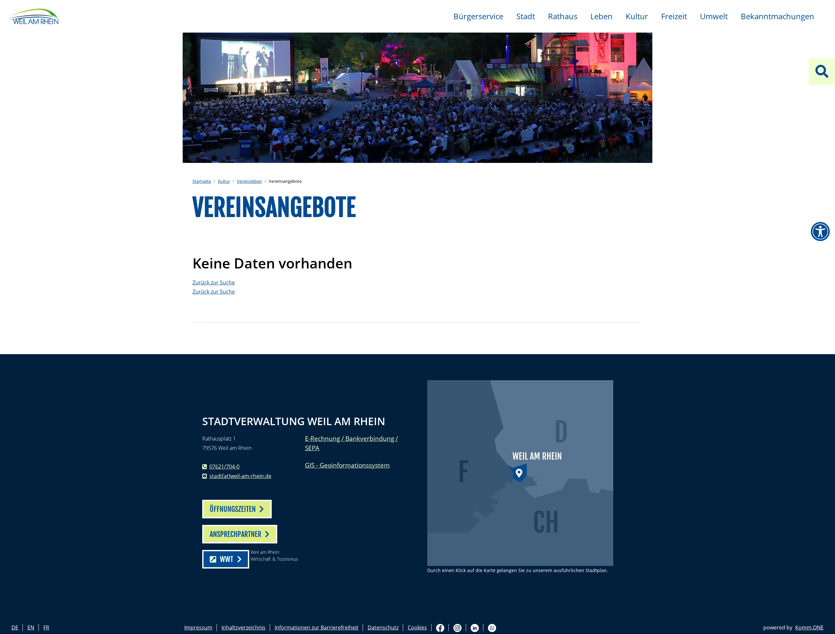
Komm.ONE (809, 627)
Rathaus (562, 16)
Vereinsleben (249, 181)
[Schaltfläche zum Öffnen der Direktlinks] (822, 72)
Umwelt (714, 16)
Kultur (637, 16)
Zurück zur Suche (213, 282)
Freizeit (674, 16)
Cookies (417, 627)
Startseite (201, 181)
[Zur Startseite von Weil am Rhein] (32, 15)
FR (46, 627)
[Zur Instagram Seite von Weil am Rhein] (457, 627)
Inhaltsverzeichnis (243, 627)
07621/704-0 (224, 466)
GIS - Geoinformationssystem (347, 465)
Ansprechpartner (235, 534)
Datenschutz (383, 627)
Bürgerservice (478, 16)
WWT (226, 559)
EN (30, 627)
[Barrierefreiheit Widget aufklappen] (820, 232)
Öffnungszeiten (233, 509)
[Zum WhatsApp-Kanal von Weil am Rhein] (492, 627)
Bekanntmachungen (777, 16)
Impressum (198, 627)
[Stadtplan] (520, 473)
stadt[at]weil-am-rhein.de (240, 476)
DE (14, 627)
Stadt (525, 16)
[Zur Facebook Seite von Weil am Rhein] (440, 627)
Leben (601, 16)
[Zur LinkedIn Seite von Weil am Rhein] (474, 627)
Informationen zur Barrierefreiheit (316, 627)
